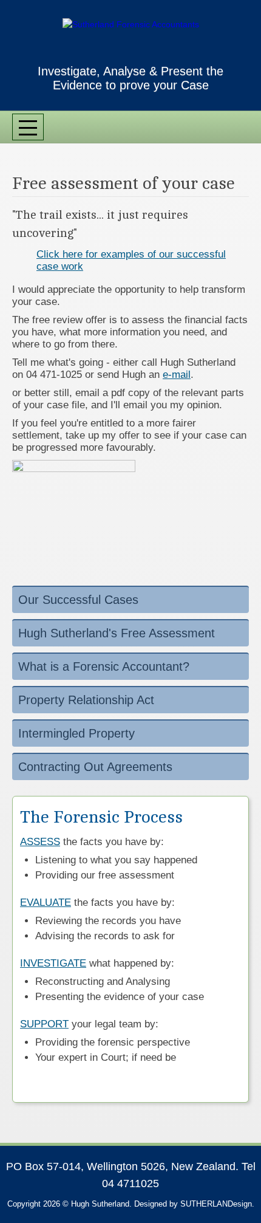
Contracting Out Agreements (95, 766)
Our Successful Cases (78, 599)
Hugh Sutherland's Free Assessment (116, 633)
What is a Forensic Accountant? (103, 666)
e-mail (177, 374)
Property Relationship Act (86, 700)
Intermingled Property (76, 733)
